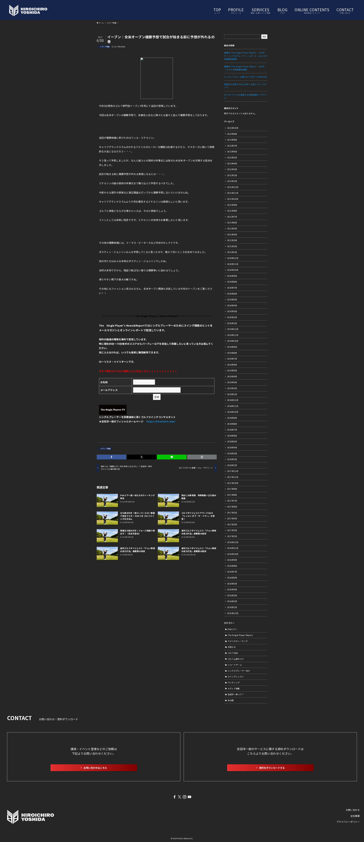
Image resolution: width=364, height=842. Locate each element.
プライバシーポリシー (348, 821)
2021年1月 (232, 252)
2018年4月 (232, 447)
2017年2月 (232, 530)
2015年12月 (232, 613)
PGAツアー (233, 629)
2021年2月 (232, 246)
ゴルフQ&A (233, 652)
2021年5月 (232, 228)
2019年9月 (232, 346)
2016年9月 (232, 559)
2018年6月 (232, 435)
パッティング (234, 682)
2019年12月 (232, 329)
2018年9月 (232, 417)
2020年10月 (232, 269)
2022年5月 (232, 157)
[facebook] (174, 797)
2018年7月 (232, 429)
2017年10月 (232, 483)
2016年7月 (232, 571)
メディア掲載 (104, 46)
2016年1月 (232, 607)
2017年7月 (232, 500)
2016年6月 (232, 577)
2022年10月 (232, 127)
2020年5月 (232, 299)
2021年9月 (232, 204)
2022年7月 (232, 145)
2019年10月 (232, 340)
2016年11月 (232, 548)
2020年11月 (232, 264)
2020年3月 (232, 311)
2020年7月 (232, 287)
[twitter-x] (179, 797)
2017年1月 (232, 536)
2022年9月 (232, 133)
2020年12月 (232, 258)
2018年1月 (232, 465)
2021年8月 (232, 210)
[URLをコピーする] (202, 457)
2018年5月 (232, 441)
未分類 (231, 700)
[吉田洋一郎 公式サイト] (28, 10)
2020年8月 (232, 281)
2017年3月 (232, 524)
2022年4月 (232, 163)
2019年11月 (232, 335)
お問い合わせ (353, 810)
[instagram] (184, 797)
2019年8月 (232, 352)
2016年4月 (232, 589)
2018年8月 (232, 423)
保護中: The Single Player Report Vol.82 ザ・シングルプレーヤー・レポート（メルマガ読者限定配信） (245, 55)
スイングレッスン (236, 676)
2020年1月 (232, 323)
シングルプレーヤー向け (239, 670)
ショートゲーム (235, 664)
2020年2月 (232, 317)
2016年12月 (232, 542)
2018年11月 (232, 406)
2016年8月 (232, 565)
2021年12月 (232, 187)
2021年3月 (232, 240)
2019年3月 (232, 382)
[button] (111, 457)
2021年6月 (232, 222)
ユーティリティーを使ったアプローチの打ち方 (245, 76)
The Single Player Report (240, 635)
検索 (264, 36)
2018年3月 (232, 453)
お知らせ (232, 647)
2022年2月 (232, 175)
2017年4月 (232, 518)
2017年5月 (232, 512)
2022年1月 (232, 181)
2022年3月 (232, 169)
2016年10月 (232, 554)
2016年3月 (232, 595)
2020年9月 (232, 275)
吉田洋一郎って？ (236, 694)
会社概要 (355, 816)
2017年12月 (232, 471)
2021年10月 (232, 198)
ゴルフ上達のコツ (236, 658)
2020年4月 (232, 305)
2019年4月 (232, 376)
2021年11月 (232, 193)
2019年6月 (232, 364)
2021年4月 (232, 234)
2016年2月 (232, 601)
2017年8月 (232, 494)
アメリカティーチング (238, 641)
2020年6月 (232, 293)
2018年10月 (232, 411)
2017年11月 (232, 477)
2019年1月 (232, 394)
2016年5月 (232, 583)
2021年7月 (232, 216)
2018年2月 (232, 459)
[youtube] (189, 797)
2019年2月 (232, 388)
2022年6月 (232, 151)
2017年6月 (232, 506)
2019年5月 (232, 370)
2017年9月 (232, 488)
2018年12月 (232, 400)
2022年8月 (232, 139)
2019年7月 (232, 358)
